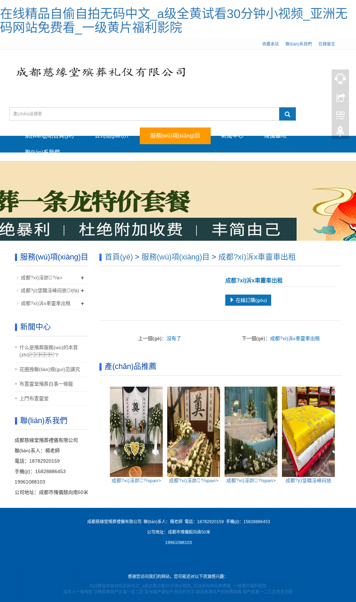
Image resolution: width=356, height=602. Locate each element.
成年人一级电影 (77, 591)
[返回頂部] (340, 133)
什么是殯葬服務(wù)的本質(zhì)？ (48, 351)
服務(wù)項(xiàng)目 (175, 136)
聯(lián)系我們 (298, 44)
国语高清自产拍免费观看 (219, 591)
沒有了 (174, 338)
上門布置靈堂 (34, 398)
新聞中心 (232, 136)
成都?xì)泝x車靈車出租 (257, 257)
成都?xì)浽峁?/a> (41, 277)
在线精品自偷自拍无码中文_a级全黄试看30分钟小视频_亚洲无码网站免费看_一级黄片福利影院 (174, 21)
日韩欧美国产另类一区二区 (119, 591)
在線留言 (326, 44)
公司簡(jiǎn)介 (112, 136)
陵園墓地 (275, 136)
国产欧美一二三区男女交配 (268, 591)
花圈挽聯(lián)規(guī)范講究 (49, 369)
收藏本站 (270, 44)
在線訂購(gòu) (250, 300)
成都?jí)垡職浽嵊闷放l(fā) (50, 290)
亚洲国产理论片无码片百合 (170, 591)
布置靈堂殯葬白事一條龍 (46, 384)
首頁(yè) (119, 257)
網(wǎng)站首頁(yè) (49, 136)
